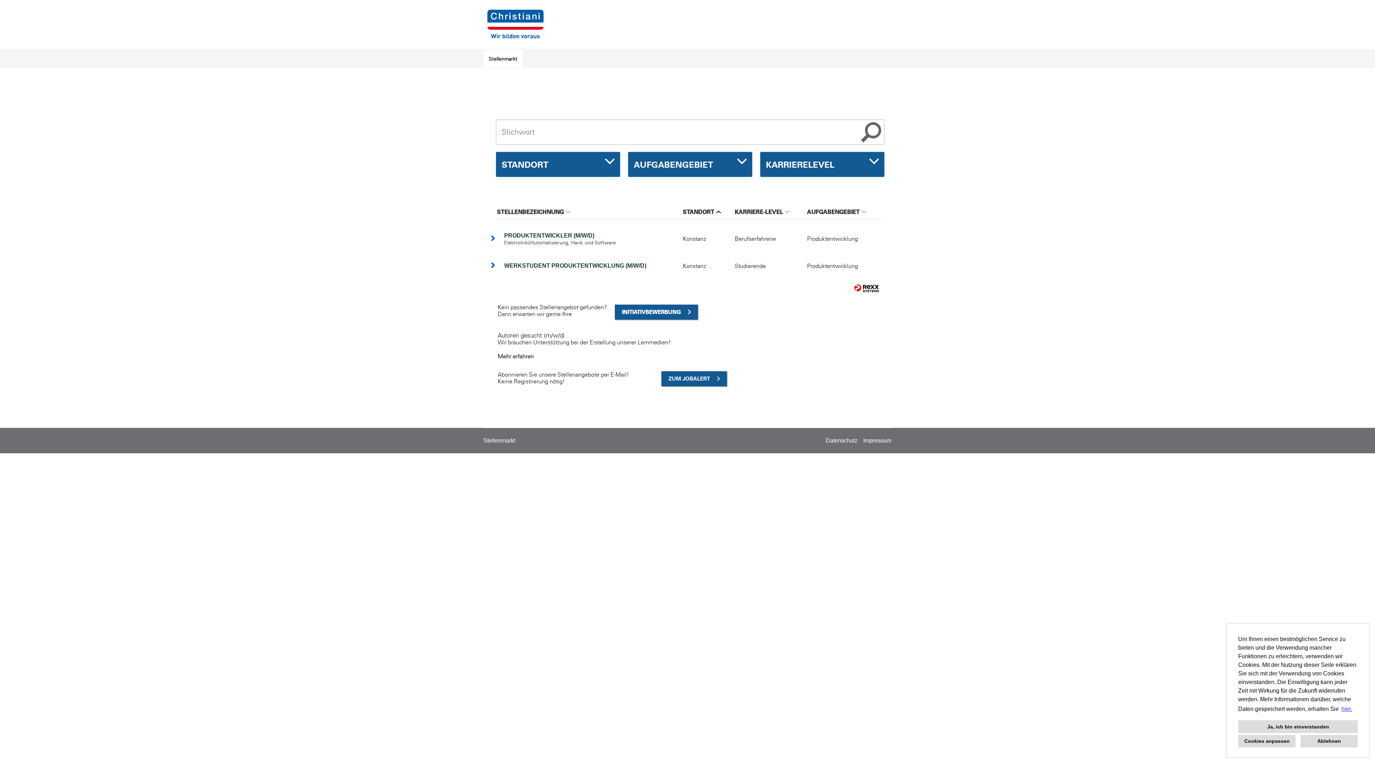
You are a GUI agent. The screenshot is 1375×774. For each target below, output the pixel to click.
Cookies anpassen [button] (1267, 741)
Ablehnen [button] (1329, 741)
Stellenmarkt (503, 59)
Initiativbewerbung (651, 312)
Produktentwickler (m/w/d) (549, 236)
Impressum (877, 441)
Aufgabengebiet (833, 211)
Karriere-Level (759, 211)
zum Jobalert (689, 378)
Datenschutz (842, 441)
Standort (698, 211)
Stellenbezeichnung (530, 211)
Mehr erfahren (516, 356)
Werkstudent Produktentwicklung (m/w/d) (575, 266)
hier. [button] (1346, 709)
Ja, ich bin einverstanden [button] (1298, 727)
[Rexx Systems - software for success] (866, 288)
